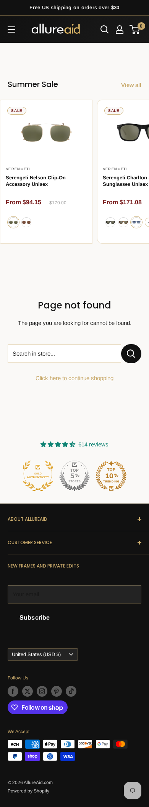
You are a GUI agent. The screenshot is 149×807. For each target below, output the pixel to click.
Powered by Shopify (28, 791)
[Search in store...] (131, 353)
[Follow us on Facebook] (13, 691)
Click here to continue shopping (74, 378)
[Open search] (104, 29)
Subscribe (34, 617)
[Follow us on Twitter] (27, 691)
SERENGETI (18, 169)
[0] (135, 29)
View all (131, 85)
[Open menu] (11, 29)
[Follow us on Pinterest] (56, 691)
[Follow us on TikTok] (71, 691)
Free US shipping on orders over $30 (74, 7)
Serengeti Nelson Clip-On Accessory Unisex (36, 181)
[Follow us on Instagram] (42, 691)
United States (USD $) (36, 654)
